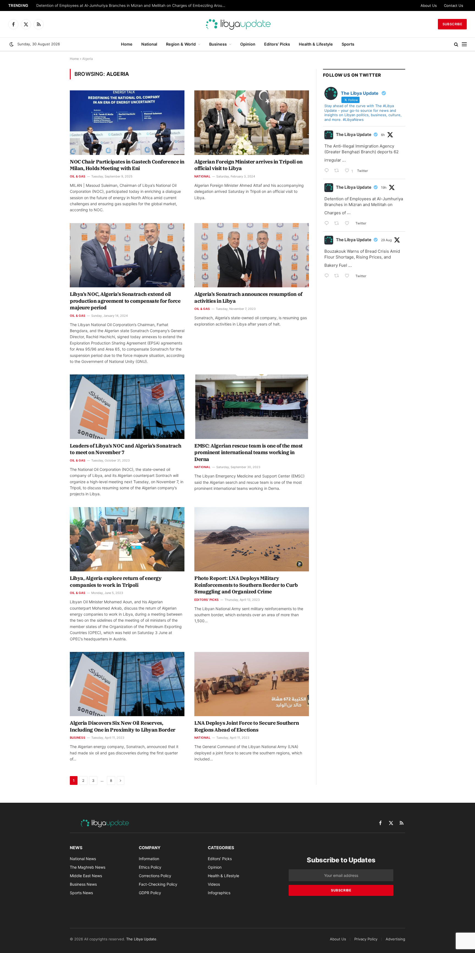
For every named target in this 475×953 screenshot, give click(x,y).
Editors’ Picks (277, 44)
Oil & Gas (77, 176)
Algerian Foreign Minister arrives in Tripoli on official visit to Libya (248, 165)
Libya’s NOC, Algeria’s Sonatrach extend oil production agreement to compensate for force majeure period (125, 301)
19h (383, 187)
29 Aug (386, 240)
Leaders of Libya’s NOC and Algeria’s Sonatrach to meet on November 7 (125, 449)
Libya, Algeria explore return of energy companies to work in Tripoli (115, 581)
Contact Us (453, 5)
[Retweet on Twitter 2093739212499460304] (338, 223)
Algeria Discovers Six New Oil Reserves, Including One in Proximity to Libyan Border (122, 726)
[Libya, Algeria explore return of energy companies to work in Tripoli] (127, 539)
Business (218, 44)
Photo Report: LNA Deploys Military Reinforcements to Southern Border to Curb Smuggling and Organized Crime (246, 585)
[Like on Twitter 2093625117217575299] (348, 276)
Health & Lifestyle (316, 44)
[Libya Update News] (237, 24)
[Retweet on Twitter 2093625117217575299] (338, 276)
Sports (348, 44)
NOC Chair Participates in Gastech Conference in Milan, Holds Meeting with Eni (127, 165)
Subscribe (452, 24)
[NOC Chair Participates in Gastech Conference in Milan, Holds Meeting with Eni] (127, 122)
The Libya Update (353, 134)
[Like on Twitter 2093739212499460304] (348, 223)
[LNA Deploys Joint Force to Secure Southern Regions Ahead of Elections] (251, 684)
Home (126, 44)
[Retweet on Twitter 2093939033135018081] (338, 171)
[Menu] (464, 44)
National (149, 44)
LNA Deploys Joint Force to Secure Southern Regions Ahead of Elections (246, 726)
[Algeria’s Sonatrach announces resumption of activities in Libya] (251, 255)
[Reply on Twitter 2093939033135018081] (328, 171)
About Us (429, 5)
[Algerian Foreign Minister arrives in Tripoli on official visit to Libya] (251, 122)
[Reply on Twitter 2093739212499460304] (328, 223)
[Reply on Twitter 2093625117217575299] (328, 276)
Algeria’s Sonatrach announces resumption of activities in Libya (248, 297)
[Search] (456, 44)
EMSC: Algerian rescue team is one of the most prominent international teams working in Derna (248, 452)
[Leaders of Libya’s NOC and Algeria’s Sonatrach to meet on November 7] (127, 406)
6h (383, 135)
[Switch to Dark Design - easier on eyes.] (11, 44)
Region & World (181, 44)
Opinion (247, 44)
